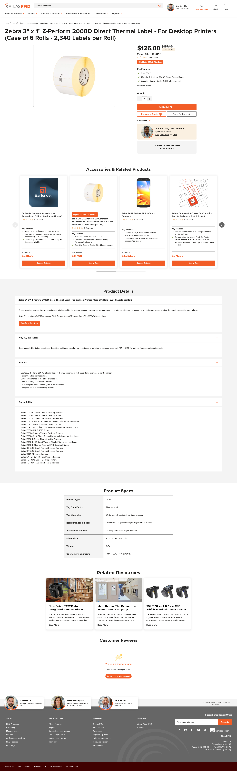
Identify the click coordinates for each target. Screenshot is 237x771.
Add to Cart (164, 107)
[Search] (159, 5)
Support (116, 13)
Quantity (141, 93)
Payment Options (100, 735)
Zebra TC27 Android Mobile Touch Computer (138, 215)
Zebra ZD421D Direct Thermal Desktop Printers (41, 424)
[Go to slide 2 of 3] (222, 225)
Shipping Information (102, 738)
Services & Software (50, 13)
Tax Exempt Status (57, 735)
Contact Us (98, 724)
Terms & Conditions (72, 766)
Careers (140, 727)
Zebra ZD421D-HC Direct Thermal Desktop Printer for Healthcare (49, 427)
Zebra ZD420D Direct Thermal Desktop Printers (42, 418)
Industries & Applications (78, 13)
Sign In (52, 727)
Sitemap (27, 766)
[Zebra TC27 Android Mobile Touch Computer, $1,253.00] (143, 192)
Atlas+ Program (55, 724)
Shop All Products (13, 13)
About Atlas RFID (144, 724)
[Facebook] (192, 730)
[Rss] (179, 730)
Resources (101, 13)
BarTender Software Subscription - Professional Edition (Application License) (42, 215)
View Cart (53, 742)
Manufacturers (12, 731)
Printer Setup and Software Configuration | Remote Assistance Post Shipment (192, 215)
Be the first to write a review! (118, 676)
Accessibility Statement (53, 766)
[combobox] (92, 5)
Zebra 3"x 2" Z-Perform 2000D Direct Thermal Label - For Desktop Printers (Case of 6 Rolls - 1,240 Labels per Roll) (92, 221)
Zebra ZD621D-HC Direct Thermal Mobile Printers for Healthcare (49, 442)
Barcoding (10, 727)
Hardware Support (100, 742)
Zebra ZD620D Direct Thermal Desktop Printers (42, 433)
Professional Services (15, 738)
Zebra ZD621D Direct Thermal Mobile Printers (41, 439)
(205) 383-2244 (162, 135)
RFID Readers (12, 742)
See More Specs (144, 86)
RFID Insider (98, 727)
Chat (175, 135)
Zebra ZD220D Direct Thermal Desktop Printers (42, 412)
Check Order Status (57, 738)
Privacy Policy (37, 766)
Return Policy (98, 745)
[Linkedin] (185, 730)
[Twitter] (205, 730)
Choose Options (43, 263)
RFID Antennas (12, 724)
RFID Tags (10, 745)
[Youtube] (198, 730)
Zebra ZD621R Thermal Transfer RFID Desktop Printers (45, 445)
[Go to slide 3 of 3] (15, 225)
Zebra (140, 54)
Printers (9, 735)
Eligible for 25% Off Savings (150, 62)
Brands (31, 13)
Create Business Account (59, 731)
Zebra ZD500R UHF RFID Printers (35, 430)
